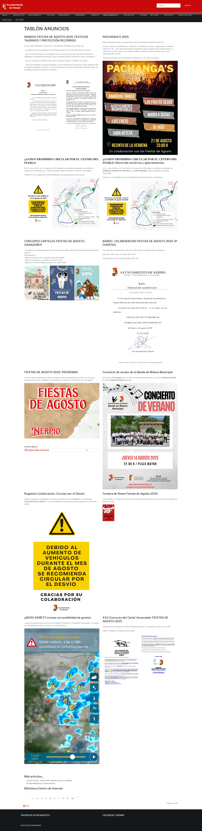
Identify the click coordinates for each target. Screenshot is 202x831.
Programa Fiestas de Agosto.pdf (38, 450)
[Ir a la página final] (80, 797)
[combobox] (168, 5)
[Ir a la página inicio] (25, 797)
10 (72, 798)
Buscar (188, 5)
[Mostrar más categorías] (66, 789)
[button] (6, 15)
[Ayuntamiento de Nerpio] (12, 6)
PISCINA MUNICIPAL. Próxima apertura (40, 783)
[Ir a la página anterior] (29, 797)
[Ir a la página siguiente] (76, 797)
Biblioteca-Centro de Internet (43, 788)
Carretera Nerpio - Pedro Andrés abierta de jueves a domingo (49, 780)
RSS (27, 806)
